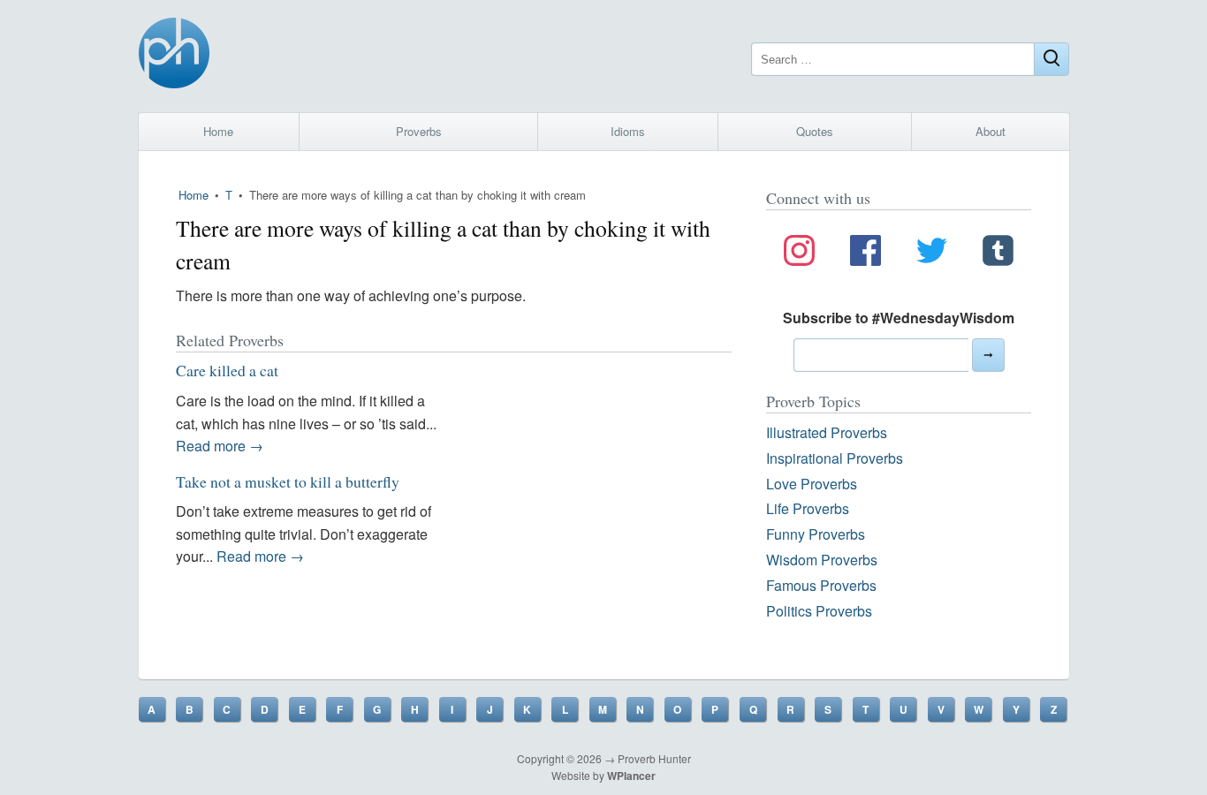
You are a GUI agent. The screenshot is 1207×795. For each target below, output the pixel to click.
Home (218, 131)
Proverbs (419, 131)
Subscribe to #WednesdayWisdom (898, 317)
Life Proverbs (807, 508)
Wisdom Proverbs (821, 559)
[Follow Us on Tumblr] (998, 253)
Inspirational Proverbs (834, 458)
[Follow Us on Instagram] (799, 253)
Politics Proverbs (819, 611)
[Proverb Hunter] (174, 56)
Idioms (628, 131)
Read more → (219, 445)
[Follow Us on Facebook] (865, 253)
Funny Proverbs (815, 534)
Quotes (814, 131)
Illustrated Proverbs (826, 432)
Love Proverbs (811, 483)
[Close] (1051, 59)
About (990, 131)
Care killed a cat (227, 370)
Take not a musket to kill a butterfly (287, 481)
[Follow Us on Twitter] (931, 253)
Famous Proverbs (821, 585)
